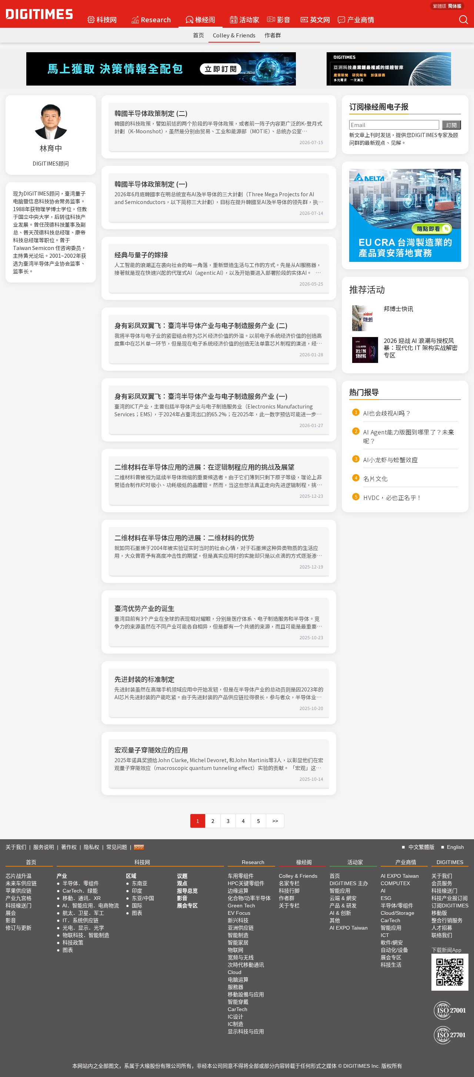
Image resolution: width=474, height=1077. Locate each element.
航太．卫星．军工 (83, 913)
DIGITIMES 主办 (349, 883)
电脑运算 (238, 980)
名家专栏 (289, 883)
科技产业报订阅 (449, 898)
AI (383, 891)
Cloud (234, 972)
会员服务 (441, 883)
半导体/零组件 (397, 905)
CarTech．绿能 (80, 891)
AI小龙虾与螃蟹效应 (390, 459)
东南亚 (139, 883)
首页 (198, 35)
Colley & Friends (234, 35)
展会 (11, 913)
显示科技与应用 (246, 1031)
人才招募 (441, 928)
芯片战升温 (18, 876)
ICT (385, 935)
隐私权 (91, 847)
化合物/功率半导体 (249, 898)
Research (156, 19)
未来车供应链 (21, 883)
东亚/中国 (143, 898)
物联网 (235, 950)
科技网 (107, 19)
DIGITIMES (450, 862)
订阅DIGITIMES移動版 (449, 909)
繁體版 (439, 6)
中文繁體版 (421, 847)
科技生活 (391, 965)
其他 (335, 920)
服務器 (235, 987)
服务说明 (43, 847)
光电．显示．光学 (83, 928)
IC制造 (235, 1024)
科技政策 (73, 943)
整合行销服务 (447, 920)
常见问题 (116, 847)
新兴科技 (238, 920)
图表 (68, 950)
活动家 (249, 19)
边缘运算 (238, 891)
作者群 (272, 35)
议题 (182, 876)
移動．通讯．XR (82, 898)
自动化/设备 (394, 950)
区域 (131, 876)
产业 (62, 876)
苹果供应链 (18, 891)
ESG (386, 898)
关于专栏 (289, 905)
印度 (137, 891)
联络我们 (441, 935)
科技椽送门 (18, 905)
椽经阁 (205, 19)
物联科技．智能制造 (86, 935)
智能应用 (340, 891)
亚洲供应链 (241, 928)
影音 (280, 19)
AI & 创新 (340, 913)
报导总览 (187, 891)
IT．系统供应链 (81, 920)
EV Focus (239, 913)
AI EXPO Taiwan (349, 928)
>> (275, 820)
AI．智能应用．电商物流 (90, 905)
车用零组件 (241, 876)
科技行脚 (289, 891)
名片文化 (375, 478)
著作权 (69, 847)
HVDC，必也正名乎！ (393, 497)
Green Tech (241, 905)
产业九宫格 (18, 898)
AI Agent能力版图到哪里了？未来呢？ (408, 436)
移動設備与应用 (246, 994)
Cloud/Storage (397, 913)
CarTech (237, 1009)
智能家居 (238, 943)
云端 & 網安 (343, 898)
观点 (182, 883)
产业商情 (360, 19)
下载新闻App (446, 950)
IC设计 (235, 1017)
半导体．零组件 (81, 883)
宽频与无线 (241, 957)
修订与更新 (18, 928)
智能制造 (238, 935)
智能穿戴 (238, 1002)
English (455, 847)
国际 (137, 905)
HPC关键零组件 (246, 883)
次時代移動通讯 (246, 965)
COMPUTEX (395, 883)
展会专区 (187, 905)
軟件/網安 (392, 943)
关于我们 (16, 847)
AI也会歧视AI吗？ (387, 413)
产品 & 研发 (343, 905)
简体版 (454, 6)
